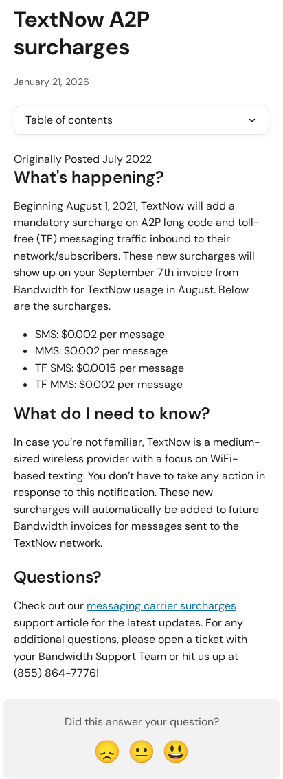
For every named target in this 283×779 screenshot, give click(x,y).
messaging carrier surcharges (161, 605)
